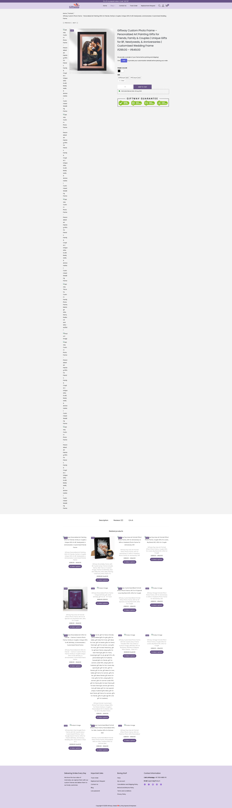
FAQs (119, 778)
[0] (166, 6)
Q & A (131, 520)
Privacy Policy (121, 794)
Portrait (70, 13)
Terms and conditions (124, 791)
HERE (124, 61)
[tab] (103, 520)
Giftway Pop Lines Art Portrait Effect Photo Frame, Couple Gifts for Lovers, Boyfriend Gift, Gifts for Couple (156, 550)
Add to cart (142, 87)
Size (119, 75)
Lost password (95, 791)
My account (121, 781)
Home (65, 13)
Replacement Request (98, 781)
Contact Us (94, 784)
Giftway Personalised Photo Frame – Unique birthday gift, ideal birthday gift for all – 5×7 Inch (102, 595)
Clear (122, 81)
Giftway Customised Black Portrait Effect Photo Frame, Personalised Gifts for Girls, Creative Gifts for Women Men (102, 740)
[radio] (119, 71)
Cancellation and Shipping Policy (127, 784)
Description (103, 520)
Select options (76, 566)
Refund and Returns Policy (125, 788)
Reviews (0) (118, 520)
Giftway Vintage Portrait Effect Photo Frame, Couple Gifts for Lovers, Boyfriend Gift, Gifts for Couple (156, 642)
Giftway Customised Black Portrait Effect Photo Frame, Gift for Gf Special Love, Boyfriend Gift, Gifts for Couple (129, 601)
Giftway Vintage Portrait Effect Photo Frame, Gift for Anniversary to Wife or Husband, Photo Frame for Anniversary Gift (156, 596)
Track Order (94, 778)
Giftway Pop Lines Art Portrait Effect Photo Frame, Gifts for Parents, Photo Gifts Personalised (129, 732)
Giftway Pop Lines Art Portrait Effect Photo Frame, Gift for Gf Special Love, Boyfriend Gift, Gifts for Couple (75, 617)
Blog (92, 788)
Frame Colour (122, 68)
